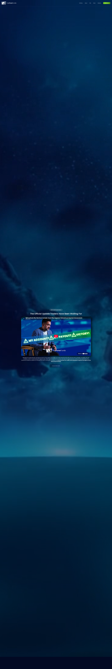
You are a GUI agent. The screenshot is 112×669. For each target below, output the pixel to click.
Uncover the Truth (56, 366)
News (94, 3)
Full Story (81, 3)
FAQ (90, 3)
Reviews (99, 3)
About (86, 3)
